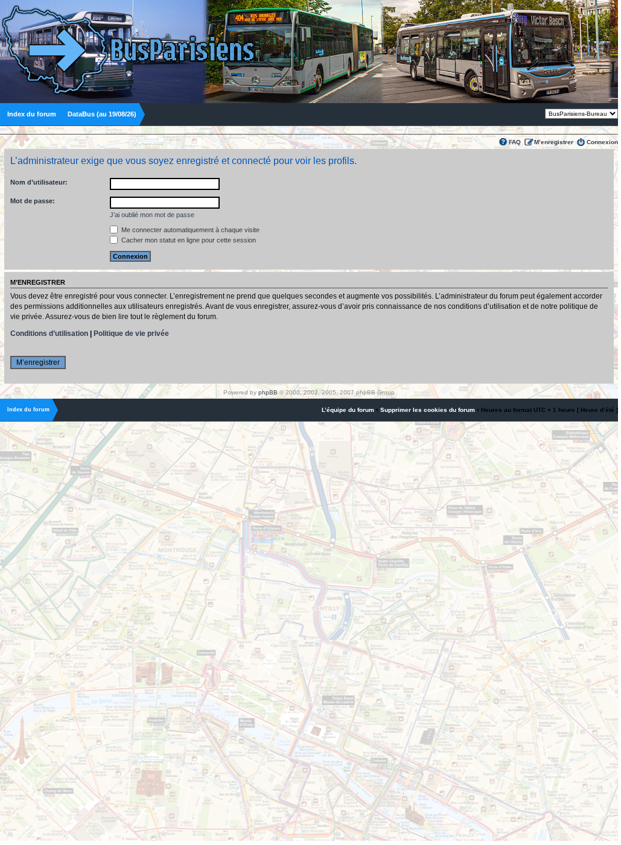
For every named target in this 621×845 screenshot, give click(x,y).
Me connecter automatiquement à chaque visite (189, 229)
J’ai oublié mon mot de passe (152, 214)
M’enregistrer (553, 142)
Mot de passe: (32, 200)
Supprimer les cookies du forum (427, 410)
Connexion (602, 142)
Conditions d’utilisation (49, 333)
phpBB (268, 392)
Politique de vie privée (131, 333)
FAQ (515, 142)
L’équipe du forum (348, 410)
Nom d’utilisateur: (39, 182)
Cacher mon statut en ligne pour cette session (187, 240)
